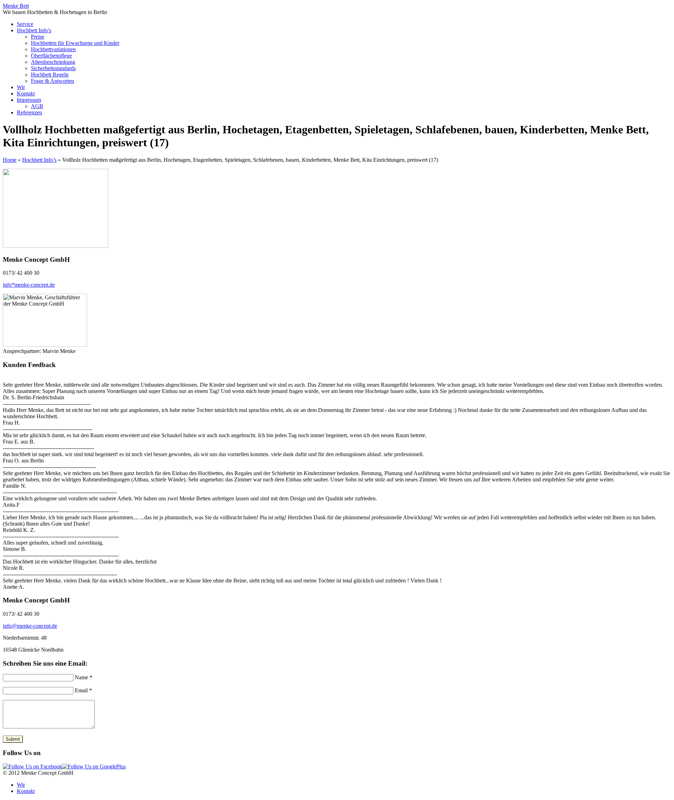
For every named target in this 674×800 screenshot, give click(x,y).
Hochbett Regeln (49, 75)
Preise (37, 37)
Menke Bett (16, 6)
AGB (37, 106)
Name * (83, 677)
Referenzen (29, 112)
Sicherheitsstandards (53, 68)
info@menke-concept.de (30, 626)
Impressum (29, 100)
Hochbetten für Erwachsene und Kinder (75, 43)
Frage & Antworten (52, 81)
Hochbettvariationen (53, 49)
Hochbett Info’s (34, 30)
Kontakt (26, 93)
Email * (83, 690)
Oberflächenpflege (51, 56)
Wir (21, 87)
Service (25, 24)
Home (9, 160)
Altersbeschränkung (53, 62)
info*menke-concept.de (29, 285)
